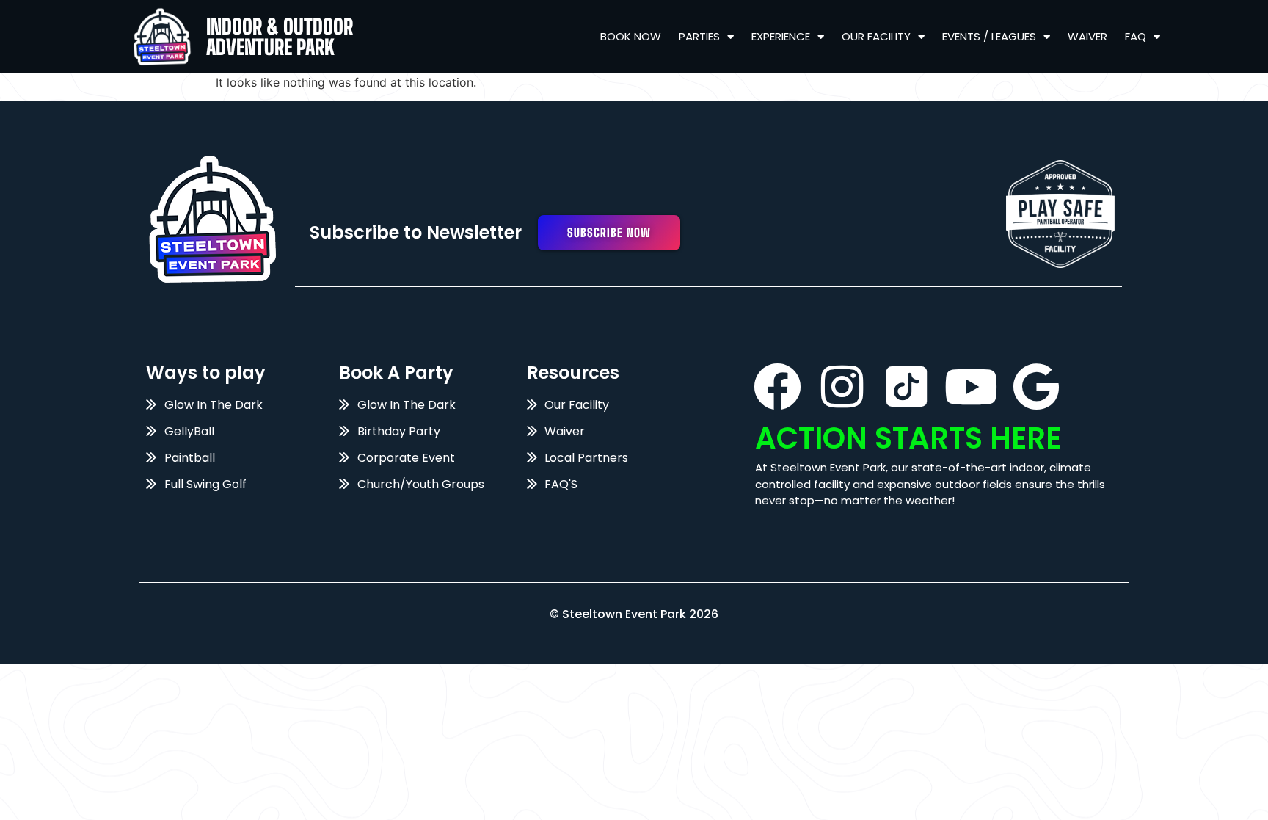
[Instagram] (842, 386)
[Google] (1035, 386)
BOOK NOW (630, 36)
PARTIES (699, 36)
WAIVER (1087, 36)
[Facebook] (777, 386)
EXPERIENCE (780, 36)
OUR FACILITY (876, 36)
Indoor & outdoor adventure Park (279, 36)
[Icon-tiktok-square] (906, 386)
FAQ (1135, 36)
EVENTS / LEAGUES (989, 36)
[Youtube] (971, 386)
